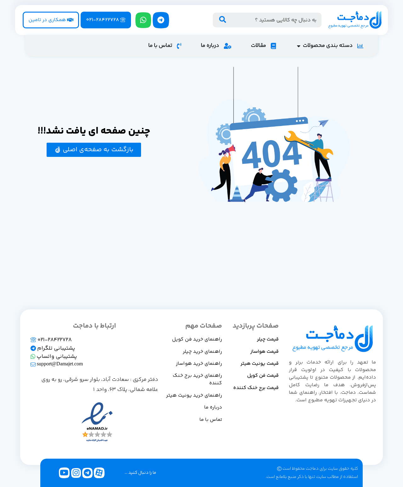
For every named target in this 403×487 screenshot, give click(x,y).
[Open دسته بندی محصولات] (298, 46)
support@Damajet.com (59, 364)
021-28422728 (54, 339)
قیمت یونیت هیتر (260, 364)
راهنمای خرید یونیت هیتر (194, 395)
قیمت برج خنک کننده (256, 388)
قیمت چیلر (268, 339)
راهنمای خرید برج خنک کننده (197, 379)
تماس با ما (210, 420)
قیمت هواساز (264, 352)
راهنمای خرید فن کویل (197, 339)
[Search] (222, 20)
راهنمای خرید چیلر (202, 352)
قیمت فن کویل (263, 376)
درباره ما (213, 407)
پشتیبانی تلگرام (55, 348)
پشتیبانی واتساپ (56, 356)
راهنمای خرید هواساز (199, 364)
